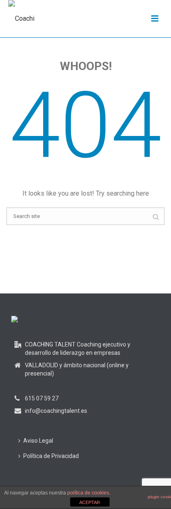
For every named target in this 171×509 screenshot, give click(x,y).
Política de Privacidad (51, 456)
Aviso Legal (38, 440)
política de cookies (88, 493)
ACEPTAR (89, 502)
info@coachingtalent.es (56, 410)
